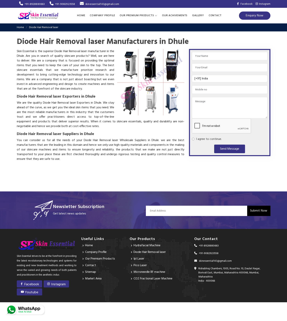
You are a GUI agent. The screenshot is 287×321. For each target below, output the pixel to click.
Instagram (264, 4)
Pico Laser (140, 265)
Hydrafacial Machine (147, 245)
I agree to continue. (208, 139)
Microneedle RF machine (149, 272)
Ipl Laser (139, 258)
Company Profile (102, 15)
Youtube (31, 292)
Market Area (93, 278)
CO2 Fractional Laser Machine (153, 278)
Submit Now (258, 210)
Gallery (198, 15)
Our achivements (174, 15)
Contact (215, 15)
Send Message (229, 148)
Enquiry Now (255, 15)
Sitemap (90, 272)
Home (81, 15)
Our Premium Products (100, 258)
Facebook (31, 284)
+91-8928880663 (35, 4)
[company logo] (38, 15)
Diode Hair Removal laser (150, 252)
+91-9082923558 (65, 4)
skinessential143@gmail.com (102, 4)
